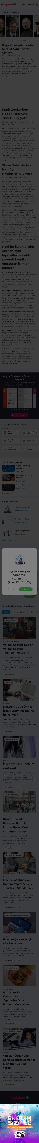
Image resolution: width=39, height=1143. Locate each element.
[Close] (37, 1106)
